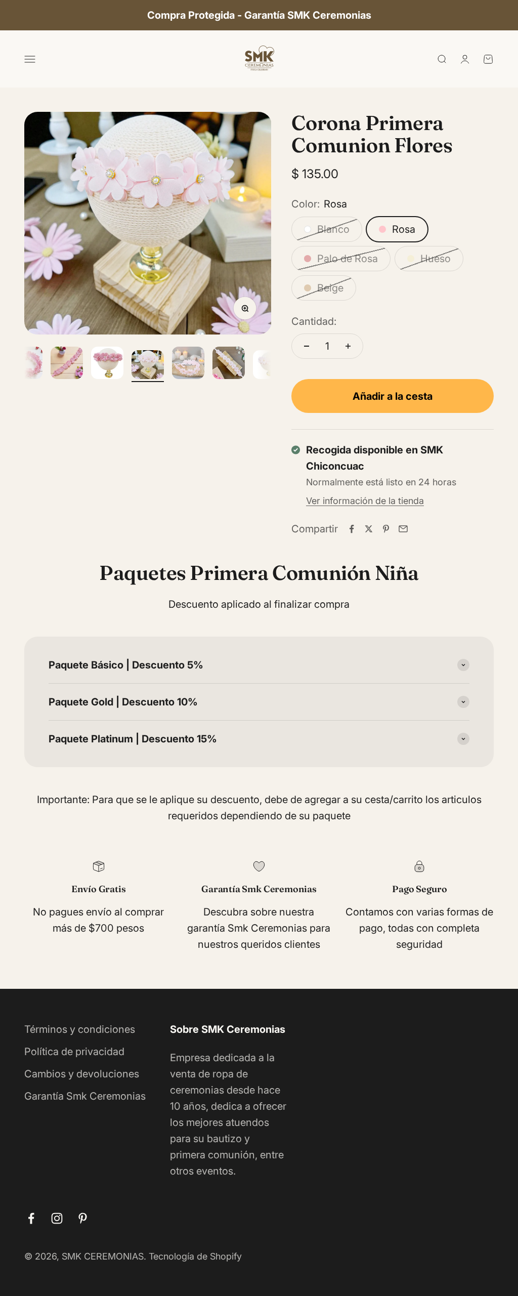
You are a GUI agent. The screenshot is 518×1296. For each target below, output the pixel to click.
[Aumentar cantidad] (348, 346)
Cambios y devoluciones (81, 1074)
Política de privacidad (74, 1052)
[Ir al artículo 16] (107, 364)
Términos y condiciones (79, 1029)
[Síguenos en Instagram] (57, 1218)
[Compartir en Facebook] (351, 528)
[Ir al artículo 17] (148, 366)
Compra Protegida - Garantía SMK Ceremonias (259, 15)
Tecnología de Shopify (195, 1256)
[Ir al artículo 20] (269, 366)
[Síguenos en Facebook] (31, 1218)
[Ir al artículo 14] (26, 364)
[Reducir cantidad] (306, 346)
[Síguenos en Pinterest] (83, 1218)
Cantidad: (313, 321)
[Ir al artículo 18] (188, 364)
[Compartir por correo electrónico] (403, 528)
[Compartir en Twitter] (368, 528)
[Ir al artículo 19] (228, 364)
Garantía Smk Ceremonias (85, 1096)
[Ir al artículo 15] (67, 364)
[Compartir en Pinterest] (386, 528)
